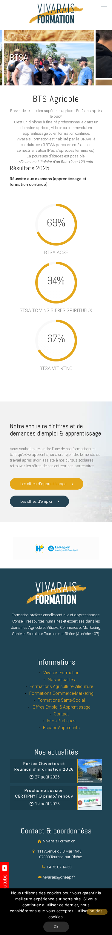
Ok (56, 927)
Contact (61, 714)
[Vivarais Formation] (55, 14)
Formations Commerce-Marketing (61, 693)
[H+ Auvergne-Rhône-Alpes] (56, 548)
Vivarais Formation (61, 672)
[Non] (97, 912)
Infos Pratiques (61, 720)
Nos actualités (61, 679)
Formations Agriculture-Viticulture (61, 686)
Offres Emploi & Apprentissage (61, 707)
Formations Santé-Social (61, 700)
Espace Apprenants (61, 727)
